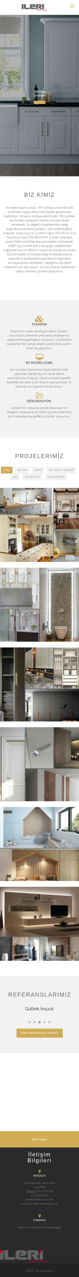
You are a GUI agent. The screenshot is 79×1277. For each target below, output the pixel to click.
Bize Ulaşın (39, 1139)
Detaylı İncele (39, 102)
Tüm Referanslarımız (39, 1033)
